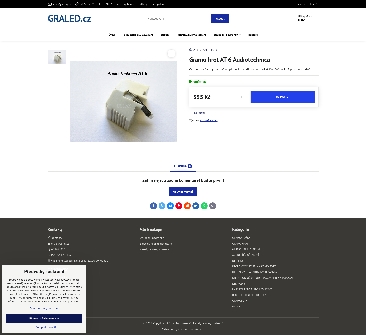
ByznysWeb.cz (196, 329)
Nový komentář (183, 191)
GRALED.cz (69, 18)
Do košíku (282, 97)
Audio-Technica (209, 120)
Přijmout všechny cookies (44, 318)
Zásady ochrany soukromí (208, 323)
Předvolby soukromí (179, 323)
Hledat (220, 18)
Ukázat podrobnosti (44, 327)
